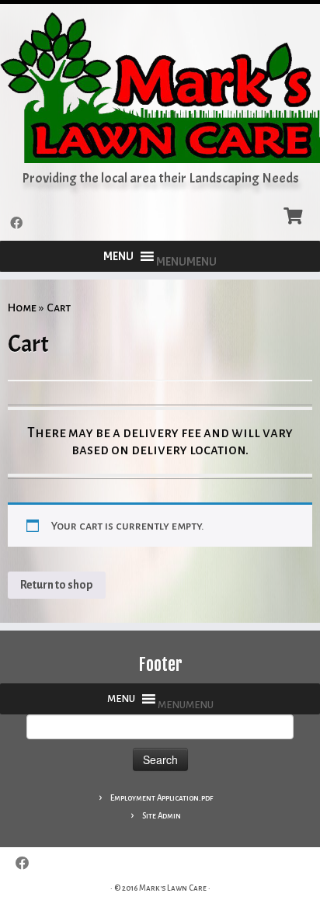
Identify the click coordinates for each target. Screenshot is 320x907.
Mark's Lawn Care (173, 888)
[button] (186, 261)
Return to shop (56, 585)
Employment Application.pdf (161, 798)
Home (22, 307)
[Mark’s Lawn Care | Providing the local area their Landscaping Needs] (160, 87)
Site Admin (161, 815)
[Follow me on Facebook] (18, 223)
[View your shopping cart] (294, 214)
